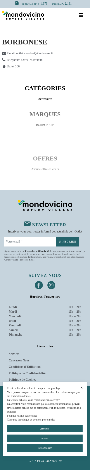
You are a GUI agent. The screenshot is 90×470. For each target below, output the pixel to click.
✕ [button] (81, 388)
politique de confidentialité (35, 251)
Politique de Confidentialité (27, 373)
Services (14, 354)
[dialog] (45, 419)
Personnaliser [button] (45, 447)
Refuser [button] (45, 438)
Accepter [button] (44, 428)
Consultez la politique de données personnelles (31, 419)
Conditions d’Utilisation (25, 366)
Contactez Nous (19, 360)
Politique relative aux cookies (22, 415)
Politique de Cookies (22, 379)
